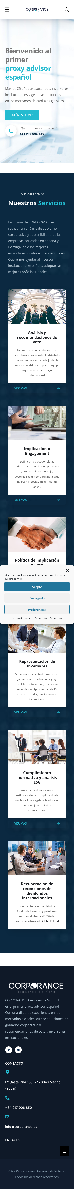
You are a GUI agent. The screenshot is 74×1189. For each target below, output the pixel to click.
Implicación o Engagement (37, 451)
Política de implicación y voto (37, 562)
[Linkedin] (18, 1049)
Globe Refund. (50, 921)
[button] (68, 571)
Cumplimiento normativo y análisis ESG (37, 777)
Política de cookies (22, 618)
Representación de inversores (37, 664)
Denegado (37, 598)
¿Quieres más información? (38, 128)
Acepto (37, 587)
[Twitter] (8, 1049)
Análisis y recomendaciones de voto (37, 337)
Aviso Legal (41, 618)
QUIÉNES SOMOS (22, 115)
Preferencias (37, 609)
